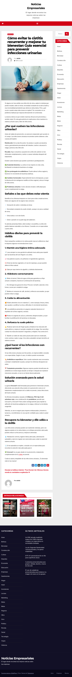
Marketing (60, 112)
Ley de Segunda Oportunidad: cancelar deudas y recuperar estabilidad (34, 549)
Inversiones (61, 102)
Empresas (60, 84)
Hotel (59, 98)
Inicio (52, 673)
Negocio (60, 125)
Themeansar (30, 673)
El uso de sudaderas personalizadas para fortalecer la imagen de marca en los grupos (35, 572)
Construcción (61, 60)
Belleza (59, 51)
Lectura (59, 107)
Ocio (58, 135)
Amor (59, 46)
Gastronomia (61, 88)
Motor (59, 121)
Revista (59, 144)
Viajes (59, 158)
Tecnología (60, 153)
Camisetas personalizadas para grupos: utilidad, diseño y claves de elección (35, 564)
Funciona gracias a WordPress (9, 673)
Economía (60, 74)
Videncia (60, 163)
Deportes (60, 70)
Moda (59, 116)
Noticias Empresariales (17, 658)
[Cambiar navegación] (37, 23)
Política (59, 139)
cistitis (21, 454)
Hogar (59, 93)
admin (18, 58)
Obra (58, 130)
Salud (59, 149)
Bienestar (10, 34)
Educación (60, 79)
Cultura (59, 65)
